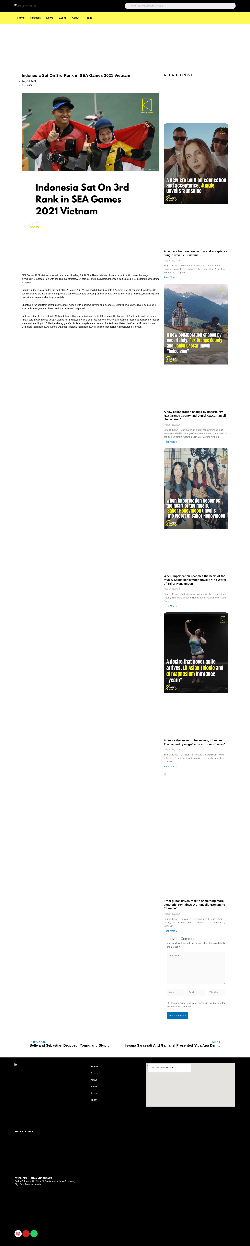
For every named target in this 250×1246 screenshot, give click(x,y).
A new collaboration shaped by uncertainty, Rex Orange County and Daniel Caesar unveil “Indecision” (195, 415)
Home (21, 17)
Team (88, 17)
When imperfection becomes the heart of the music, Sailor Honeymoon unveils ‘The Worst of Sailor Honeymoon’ (195, 579)
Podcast (35, 17)
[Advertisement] (87, 45)
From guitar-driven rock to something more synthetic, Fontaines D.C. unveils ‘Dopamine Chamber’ (194, 904)
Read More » (170, 277)
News (49, 17)
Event (62, 17)
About (75, 17)
